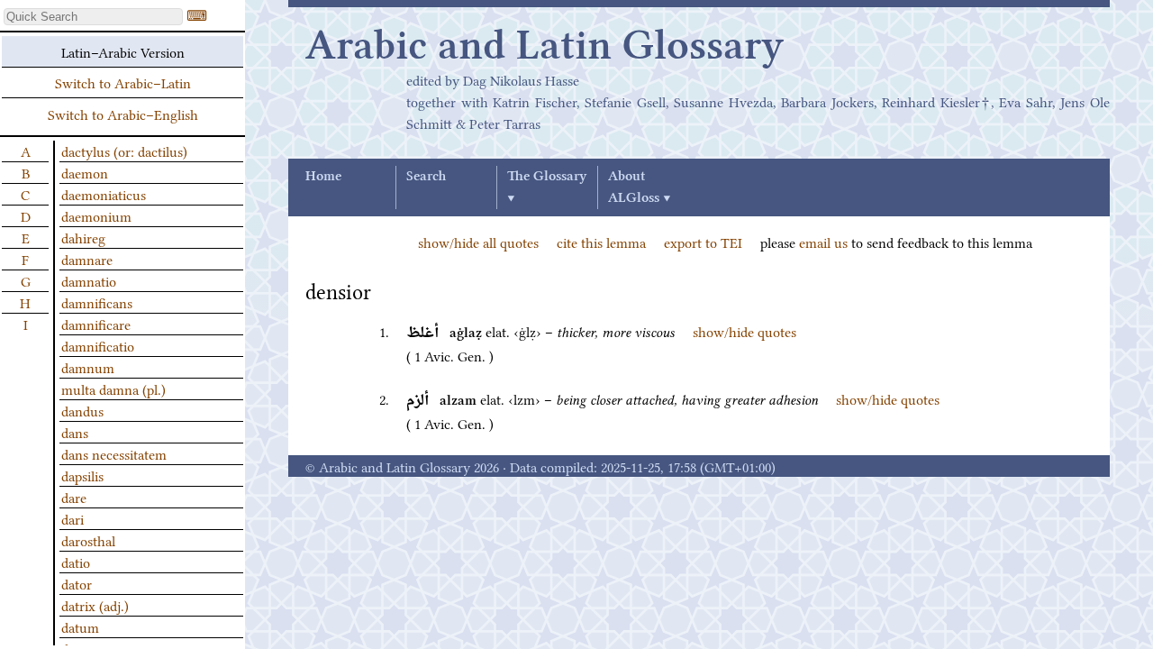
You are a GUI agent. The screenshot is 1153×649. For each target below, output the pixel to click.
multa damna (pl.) (113, 388)
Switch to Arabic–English (123, 113)
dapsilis (82, 475)
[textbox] (93, 16)
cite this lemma (601, 241)
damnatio (88, 280)
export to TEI (703, 241)
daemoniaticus (103, 194)
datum (80, 626)
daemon (84, 172)
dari (72, 518)
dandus (82, 410)
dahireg (83, 237)
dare (73, 497)
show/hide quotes (744, 331)
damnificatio (97, 345)
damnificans (96, 302)
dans (74, 432)
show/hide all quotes (478, 241)
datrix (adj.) (95, 605)
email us (823, 241)
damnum (87, 367)
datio (75, 561)
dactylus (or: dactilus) (124, 150)
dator (76, 583)
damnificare (96, 324)
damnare (87, 259)
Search (426, 177)
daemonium (96, 215)
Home (323, 177)
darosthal (88, 540)
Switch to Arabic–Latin (123, 82)
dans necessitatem (114, 453)
